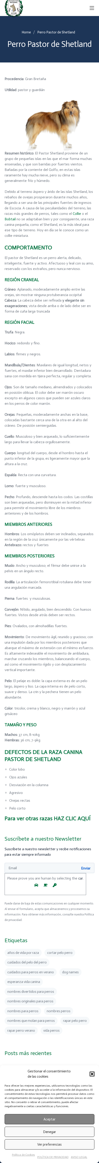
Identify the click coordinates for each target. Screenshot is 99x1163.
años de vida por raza (23, 953)
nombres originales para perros (30, 1001)
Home (26, 32)
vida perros (51, 1030)
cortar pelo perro (60, 953)
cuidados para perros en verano (30, 972)
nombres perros (58, 1011)
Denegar (49, 1132)
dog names (70, 972)
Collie (77, 213)
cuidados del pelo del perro (27, 962)
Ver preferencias (49, 1144)
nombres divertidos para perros (30, 992)
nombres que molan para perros (31, 1021)
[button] (92, 1074)
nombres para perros (22, 1011)
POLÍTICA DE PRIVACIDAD (53, 1157)
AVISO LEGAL (79, 1157)
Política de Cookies (23, 1154)
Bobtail (10, 219)
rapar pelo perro (75, 1021)
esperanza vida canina (23, 982)
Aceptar (49, 1119)
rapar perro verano (21, 1030)
